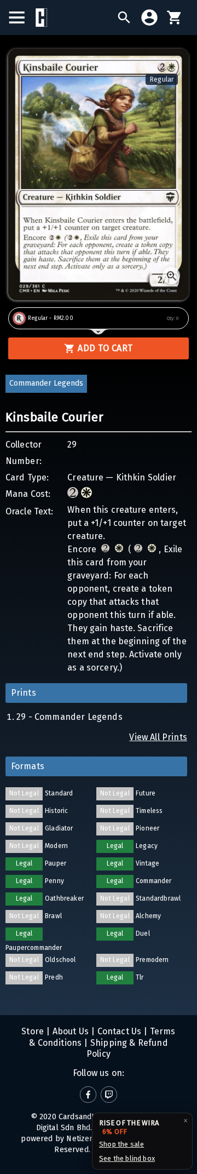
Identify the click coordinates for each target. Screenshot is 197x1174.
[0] (174, 17)
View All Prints (158, 737)
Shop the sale (121, 1144)
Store (32, 1031)
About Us (69, 1031)
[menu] (22, 17)
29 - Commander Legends (69, 717)
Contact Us (118, 1031)
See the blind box (127, 1158)
